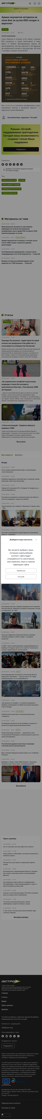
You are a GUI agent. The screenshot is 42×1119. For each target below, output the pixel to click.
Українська (21, 571)
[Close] (36, 539)
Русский (21, 577)
